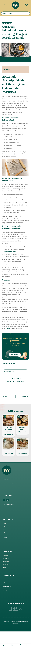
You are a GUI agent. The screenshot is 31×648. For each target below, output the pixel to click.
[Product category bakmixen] (8, 446)
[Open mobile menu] (4, 5)
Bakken (4, 23)
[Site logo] (15, 5)
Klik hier (8, 329)
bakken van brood (9, 251)
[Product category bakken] (21, 446)
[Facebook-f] (3, 500)
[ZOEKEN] (27, 13)
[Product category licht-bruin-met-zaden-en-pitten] (8, 425)
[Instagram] (7, 500)
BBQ (13, 381)
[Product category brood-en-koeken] (21, 424)
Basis (9, 23)
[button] (26, 69)
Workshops (19, 381)
